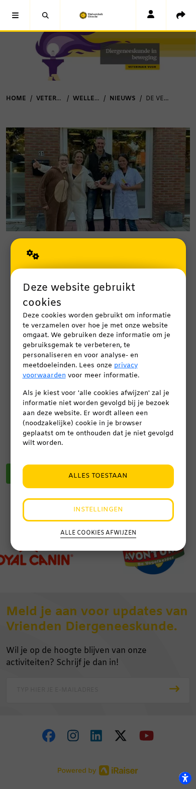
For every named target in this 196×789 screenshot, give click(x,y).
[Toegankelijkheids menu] (185, 778)
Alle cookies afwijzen (98, 533)
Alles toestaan (98, 476)
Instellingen (98, 509)
